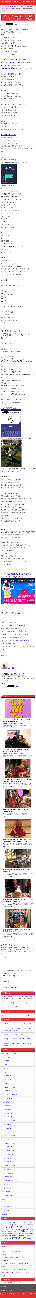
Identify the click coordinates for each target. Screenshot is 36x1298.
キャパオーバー (6, 1224)
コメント (5, 958)
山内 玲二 (5, 1246)
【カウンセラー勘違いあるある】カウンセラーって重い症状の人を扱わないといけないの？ (17, 1029)
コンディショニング (20, 1224)
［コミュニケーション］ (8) (10, 1143)
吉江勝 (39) (6, 1061)
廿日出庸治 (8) (8, 1146)
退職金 (25, 1238)
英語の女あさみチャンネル (17, 574)
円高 (3, 1231)
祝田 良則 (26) (8, 1169)
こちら (9, 637)
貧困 (6, 1238)
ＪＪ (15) (6, 1139)
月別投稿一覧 (5, 1282)
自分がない (22, 1235)
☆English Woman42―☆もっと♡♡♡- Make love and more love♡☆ (16, 720)
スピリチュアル (12, 1226)
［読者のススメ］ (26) (9, 1165)
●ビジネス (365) (6, 1057)
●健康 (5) (4, 1199)
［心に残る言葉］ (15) (9, 1135)
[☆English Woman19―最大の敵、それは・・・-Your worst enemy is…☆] (7, 756)
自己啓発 (28, 1235)
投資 (19, 1233)
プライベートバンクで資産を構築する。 (13, 1252)
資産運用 (16, 1238)
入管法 (31, 1229)
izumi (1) (6, 1132)
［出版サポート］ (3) (9, 1087)
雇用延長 (30, 1238)
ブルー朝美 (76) (8, 1154)
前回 (2, 35)
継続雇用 (14, 1235)
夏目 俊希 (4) (7, 1124)
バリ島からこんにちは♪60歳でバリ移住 (13, 1034)
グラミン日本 (13, 1224)
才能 (16, 1233)
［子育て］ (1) (7, 1128)
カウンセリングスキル (25, 1222)
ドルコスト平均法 (9, 1229)
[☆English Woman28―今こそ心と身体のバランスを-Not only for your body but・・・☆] (4, 846)
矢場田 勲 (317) (8, 1083)
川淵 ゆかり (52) (7, 1195)
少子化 (31, 1231)
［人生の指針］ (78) (8, 1150)
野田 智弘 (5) (7, 1184)
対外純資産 (26, 1231)
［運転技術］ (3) (7, 1113)
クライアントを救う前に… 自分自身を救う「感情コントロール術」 (17, 1039)
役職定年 (4, 1233)
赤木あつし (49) (7, 1176)
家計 (22, 1231)
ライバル (15, 1229)
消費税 (22, 1233)
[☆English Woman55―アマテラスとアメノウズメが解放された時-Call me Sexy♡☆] (11, 786)
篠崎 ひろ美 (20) (8, 1188)
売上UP (14, 1231)
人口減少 (23, 1229)
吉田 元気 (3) (7, 1210)
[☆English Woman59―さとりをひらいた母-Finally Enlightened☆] (11, 936)
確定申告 (7, 1235)
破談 (3, 1235)
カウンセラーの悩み (10, 1222)
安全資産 (18, 1231)
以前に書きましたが (8, 135)
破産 (32, 1233)
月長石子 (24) (7, 1109)
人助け (19, 1229)
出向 (6, 1231)
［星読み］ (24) (7, 1105)
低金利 (27, 1229)
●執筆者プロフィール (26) (9, 1053)
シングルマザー (29, 1224)
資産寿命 (9, 1238)
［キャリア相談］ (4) (9, 1120)
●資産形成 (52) (6, 1192)
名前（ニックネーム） (9, 976)
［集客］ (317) (7, 1079)
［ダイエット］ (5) (8, 1203)
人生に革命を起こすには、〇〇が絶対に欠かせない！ (16, 1263)
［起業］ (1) (6, 1064)
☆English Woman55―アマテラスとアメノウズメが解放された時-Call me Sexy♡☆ (18, 780)
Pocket (16, 24)
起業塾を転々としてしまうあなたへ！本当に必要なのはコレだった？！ (17, 1044)
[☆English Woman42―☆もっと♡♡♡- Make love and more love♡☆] (11, 726)
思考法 (8, 1233)
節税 (10, 1235)
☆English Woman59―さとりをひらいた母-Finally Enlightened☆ (16, 930)
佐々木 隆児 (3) (8, 1117)
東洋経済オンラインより (9, 185)
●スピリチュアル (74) (8, 1173)
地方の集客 (9, 1231)
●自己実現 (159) (6, 1102)
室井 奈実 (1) (7, 1158)
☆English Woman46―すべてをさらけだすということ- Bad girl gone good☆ (18, 900)
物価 (26, 1233)
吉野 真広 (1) (7, 1162)
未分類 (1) (5, 1214)
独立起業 (29, 1233)
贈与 (22, 1238)
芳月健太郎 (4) (8, 1098)
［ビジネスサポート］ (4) (10, 1094)
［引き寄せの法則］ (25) (10, 1180)
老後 (18, 1236)
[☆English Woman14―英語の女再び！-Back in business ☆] (11, 876)
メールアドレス (7, 981)
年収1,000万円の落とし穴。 (9, 1275)
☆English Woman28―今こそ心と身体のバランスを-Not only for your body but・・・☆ (18, 840)
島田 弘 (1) (7, 1068)
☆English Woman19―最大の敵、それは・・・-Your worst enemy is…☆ (17, 750)
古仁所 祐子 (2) (8, 1206)
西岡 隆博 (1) (7, 1076)
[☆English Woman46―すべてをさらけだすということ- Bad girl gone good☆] (11, 906)
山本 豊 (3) (7, 1090)
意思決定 (12, 1233)
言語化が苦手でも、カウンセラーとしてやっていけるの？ (16, 1024)
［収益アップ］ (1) (8, 1072)
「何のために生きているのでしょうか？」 (13, 1257)
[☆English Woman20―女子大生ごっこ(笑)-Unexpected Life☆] (7, 816)
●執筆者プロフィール (6, 1290)
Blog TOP (3, 1286)
